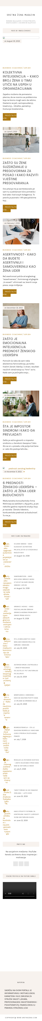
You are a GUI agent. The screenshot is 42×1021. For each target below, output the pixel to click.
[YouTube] (26, 863)
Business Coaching (12, 68)
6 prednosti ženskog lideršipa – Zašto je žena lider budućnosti (20, 489)
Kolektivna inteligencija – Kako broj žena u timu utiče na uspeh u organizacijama (21, 80)
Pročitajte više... (10, 116)
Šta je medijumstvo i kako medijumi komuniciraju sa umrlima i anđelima (24, 642)
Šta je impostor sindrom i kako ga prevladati (19, 430)
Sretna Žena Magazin (21, 14)
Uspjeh (27, 68)
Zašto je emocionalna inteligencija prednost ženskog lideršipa (19, 347)
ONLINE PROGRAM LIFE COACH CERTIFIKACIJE (19, 3)
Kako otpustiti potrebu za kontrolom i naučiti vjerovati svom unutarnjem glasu (26, 814)
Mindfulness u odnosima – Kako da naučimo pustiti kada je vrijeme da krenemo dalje (26, 698)
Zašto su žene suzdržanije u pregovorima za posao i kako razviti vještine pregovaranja (20, 173)
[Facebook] (15, 863)
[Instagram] (21, 863)
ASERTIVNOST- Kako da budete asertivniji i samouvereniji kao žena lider (19, 262)
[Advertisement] (21, 943)
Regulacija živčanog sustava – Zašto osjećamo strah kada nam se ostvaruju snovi (26, 763)
